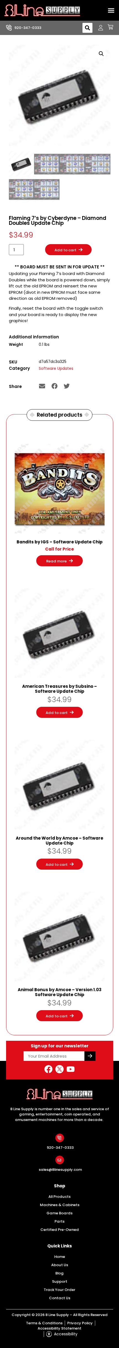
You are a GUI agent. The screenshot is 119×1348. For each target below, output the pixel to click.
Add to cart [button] (57, 712)
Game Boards (59, 1213)
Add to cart (65, 250)
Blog (59, 1273)
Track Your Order (59, 1289)
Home (59, 1256)
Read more (56, 561)
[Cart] (108, 27)
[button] (111, 10)
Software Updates (56, 368)
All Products (59, 1196)
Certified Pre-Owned (59, 1229)
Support (59, 1281)
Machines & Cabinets (59, 1204)
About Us (59, 1265)
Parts (59, 1221)
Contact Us (59, 1298)
